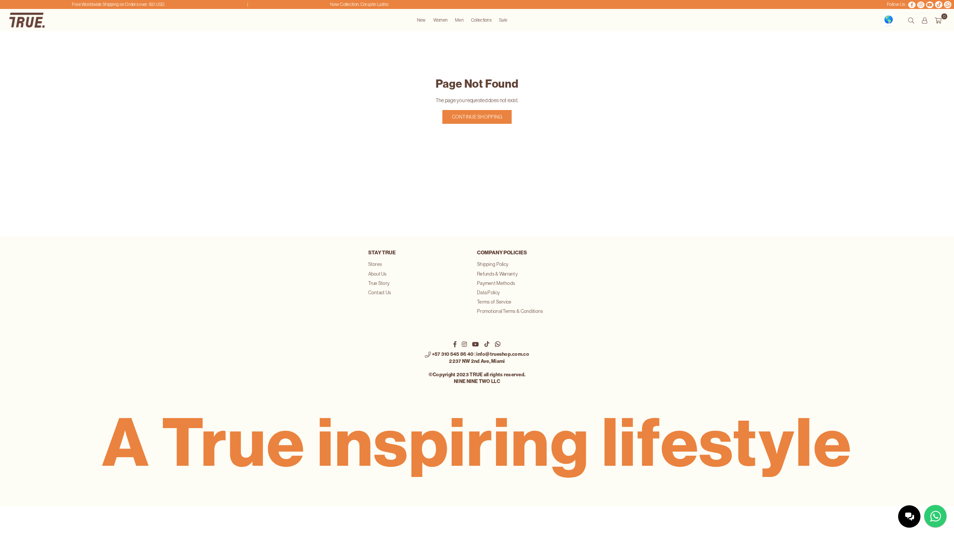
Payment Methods (496, 283)
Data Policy (488, 292)
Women (440, 20)
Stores (375, 264)
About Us (377, 274)
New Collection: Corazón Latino (352, 4)
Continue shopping (477, 117)
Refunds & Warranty (497, 274)
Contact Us (379, 292)
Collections (481, 20)
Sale (503, 20)
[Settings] (924, 20)
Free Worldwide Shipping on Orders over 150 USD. (110, 4)
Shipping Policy (492, 264)
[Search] (911, 20)
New (421, 20)
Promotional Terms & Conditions (510, 311)
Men (459, 20)
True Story (379, 283)
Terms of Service (494, 302)
